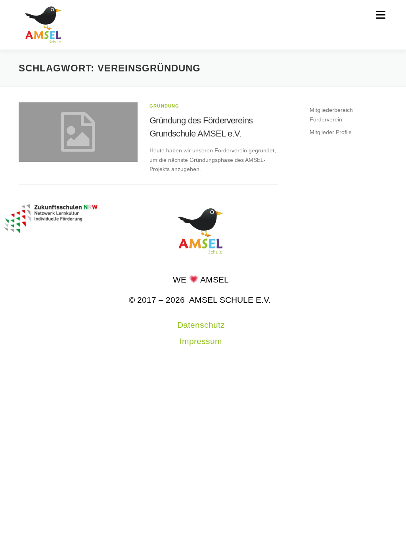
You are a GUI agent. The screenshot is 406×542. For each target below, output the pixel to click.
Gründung (164, 106)
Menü (380, 15)
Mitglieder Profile (331, 132)
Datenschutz (201, 324)
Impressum (201, 341)
